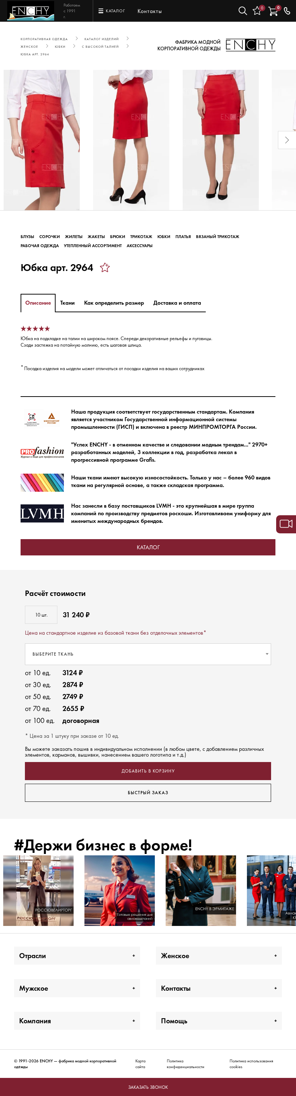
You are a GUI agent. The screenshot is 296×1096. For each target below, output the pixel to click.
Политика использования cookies (251, 1064)
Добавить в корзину (148, 771)
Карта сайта (140, 1064)
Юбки (163, 237)
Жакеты (96, 237)
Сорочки (49, 237)
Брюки (117, 237)
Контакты (150, 11)
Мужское (33, 988)
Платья (183, 237)
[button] (9, 140)
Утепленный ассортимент (93, 246)
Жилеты (74, 237)
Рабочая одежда (40, 246)
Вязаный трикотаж (217, 237)
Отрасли (32, 955)
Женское (175, 955)
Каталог (148, 547)
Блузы (27, 237)
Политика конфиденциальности (185, 1064)
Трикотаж (141, 237)
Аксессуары (140, 246)
